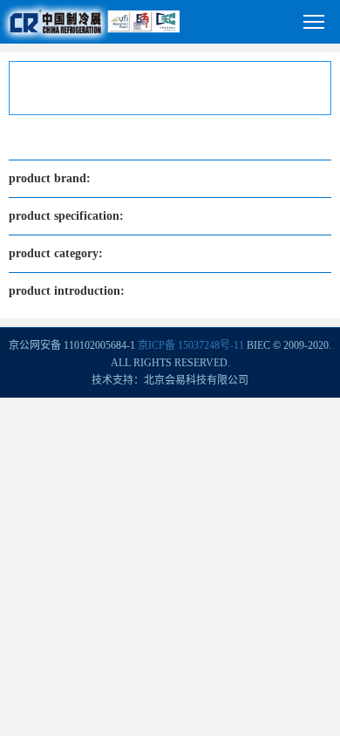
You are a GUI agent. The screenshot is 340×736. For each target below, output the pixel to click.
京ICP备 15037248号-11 (191, 345)
